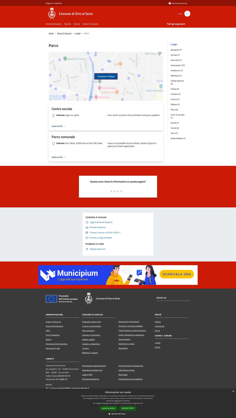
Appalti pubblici (88, 339)
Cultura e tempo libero (91, 326)
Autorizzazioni (124, 339)
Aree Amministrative (54, 326)
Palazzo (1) (175, 104)
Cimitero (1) (175, 94)
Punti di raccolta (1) (177, 116)
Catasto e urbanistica (91, 343)
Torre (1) (174, 133)
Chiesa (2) (175, 88)
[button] (118, 414)
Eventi (157, 347)
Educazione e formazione (128, 321)
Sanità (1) (175, 122)
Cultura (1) (175, 99)
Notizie (158, 321)
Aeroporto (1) (176, 49)
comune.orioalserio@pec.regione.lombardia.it (69, 388)
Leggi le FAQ (87, 374)
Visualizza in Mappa (105, 76)
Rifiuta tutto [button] (128, 408)
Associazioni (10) (178, 65)
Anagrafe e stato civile (91, 321)
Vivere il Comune (64, 33)
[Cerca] (187, 14)
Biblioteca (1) (176, 75)
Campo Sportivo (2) (177, 82)
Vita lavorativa (88, 330)
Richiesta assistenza (90, 379)
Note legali (122, 374)
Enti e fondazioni (53, 335)
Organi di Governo (53, 321)
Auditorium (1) (177, 70)
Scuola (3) (175, 128)
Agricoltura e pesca (126, 343)
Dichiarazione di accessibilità (130, 379)
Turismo (85, 348)
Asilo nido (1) (176, 60)
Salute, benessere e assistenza (131, 334)
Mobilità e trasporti (90, 352)
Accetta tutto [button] (108, 408)
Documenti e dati (53, 348)
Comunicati (159, 326)
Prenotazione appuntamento (94, 365)
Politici (48, 339)
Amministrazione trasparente (130, 365)
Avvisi (157, 330)
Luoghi (78, 33)
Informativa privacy (126, 370)
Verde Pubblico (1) (178, 138)
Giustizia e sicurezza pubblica (130, 326)
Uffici (48, 330)
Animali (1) (175, 54)
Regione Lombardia (54, 3)
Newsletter (123, 348)
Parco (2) (174, 109)
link (141, 403)
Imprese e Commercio (91, 335)
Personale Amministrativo (56, 343)
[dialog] (118, 403)
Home (51, 33)
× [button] (233, 391)
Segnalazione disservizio (92, 370)
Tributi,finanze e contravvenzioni (132, 330)
